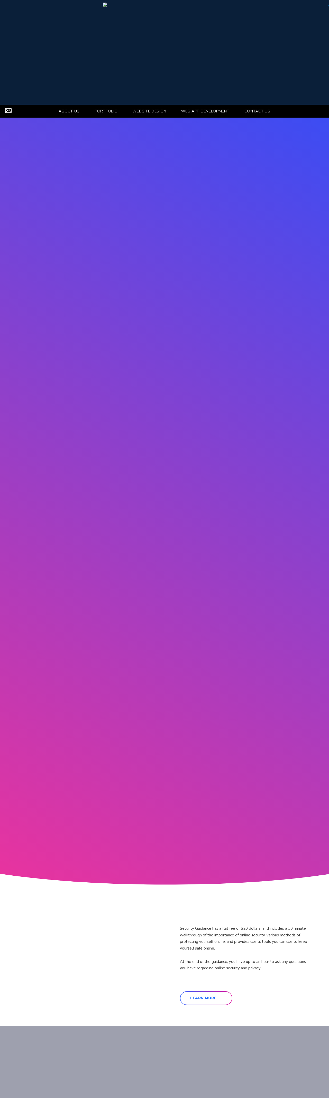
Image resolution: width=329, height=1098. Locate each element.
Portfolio (106, 111)
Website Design (149, 111)
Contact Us (257, 111)
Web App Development (205, 111)
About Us (69, 111)
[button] (320, 111)
